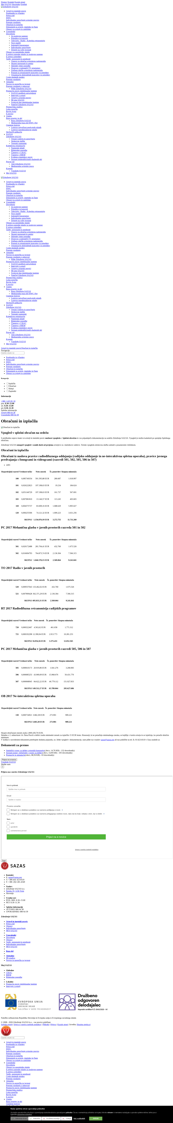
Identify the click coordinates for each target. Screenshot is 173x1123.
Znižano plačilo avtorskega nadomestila (27, 70)
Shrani (96, 1118)
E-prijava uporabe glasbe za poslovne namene (24, 54)
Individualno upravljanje (21, 47)
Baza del (9, 951)
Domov (4, 2)
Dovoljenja (10, 34)
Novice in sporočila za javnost (18, 84)
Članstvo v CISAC (18, 152)
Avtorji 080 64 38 (8, 413)
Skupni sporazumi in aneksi (22, 63)
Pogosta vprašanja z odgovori (18, 86)
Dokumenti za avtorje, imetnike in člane (22, 27)
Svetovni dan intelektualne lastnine (25, 102)
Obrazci (9, 926)
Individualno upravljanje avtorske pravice (22, 20)
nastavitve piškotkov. (24, 1114)
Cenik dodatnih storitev (15, 77)
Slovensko (16, 4)
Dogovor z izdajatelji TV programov (25, 68)
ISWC (8, 18)
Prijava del (10, 15)
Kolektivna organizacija (15, 146)
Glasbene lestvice (13, 125)
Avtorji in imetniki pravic (11, 348)
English (24, 4)
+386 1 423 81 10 (8, 401)
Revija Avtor (11, 111)
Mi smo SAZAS (17, 100)
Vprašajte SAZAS (18, 171)
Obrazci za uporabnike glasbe (18, 52)
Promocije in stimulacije (15, 755)
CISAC (9, 973)
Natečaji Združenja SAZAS (22, 105)
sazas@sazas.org (107, 740)
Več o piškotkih (79, 1118)
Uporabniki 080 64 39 (10, 415)
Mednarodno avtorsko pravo (22, 166)
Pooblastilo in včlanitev (15, 13)
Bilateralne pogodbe (19, 150)
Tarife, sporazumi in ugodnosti (18, 59)
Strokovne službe (18, 141)
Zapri (4, 861)
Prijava (53, 1024)
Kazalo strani (20, 2)
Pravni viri (10, 162)
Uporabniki (11, 935)
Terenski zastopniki (19, 143)
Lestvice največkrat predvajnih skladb (26, 127)
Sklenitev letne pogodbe (20, 66)
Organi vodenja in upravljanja (23, 139)
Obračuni (12, 386)
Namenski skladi (17, 148)
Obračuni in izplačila (14, 25)
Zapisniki (12, 391)
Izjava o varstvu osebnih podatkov (27, 1024)
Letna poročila (12, 109)
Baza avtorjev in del (14, 118)
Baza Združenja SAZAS (21, 120)
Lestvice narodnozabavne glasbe (24, 130)
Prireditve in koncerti (19, 38)
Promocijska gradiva (14, 107)
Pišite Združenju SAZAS (21, 89)
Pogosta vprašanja (13, 22)
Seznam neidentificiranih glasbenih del (26, 159)
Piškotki (46, 1024)
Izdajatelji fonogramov (20, 45)
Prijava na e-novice (9, 760)
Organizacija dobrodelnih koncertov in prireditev (30, 75)
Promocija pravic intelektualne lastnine (21, 91)
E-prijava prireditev (14, 57)
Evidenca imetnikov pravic (22, 157)
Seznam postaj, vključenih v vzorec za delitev (24, 753)
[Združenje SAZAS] (9, 7)
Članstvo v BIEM (18, 155)
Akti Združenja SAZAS (20, 164)
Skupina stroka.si (83, 1024)
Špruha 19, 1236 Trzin (15, 891)
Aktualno (10, 956)
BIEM (8, 975)
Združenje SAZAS (13, 136)
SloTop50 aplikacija (14, 132)
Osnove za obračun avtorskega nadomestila (28, 61)
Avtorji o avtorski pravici (21, 98)
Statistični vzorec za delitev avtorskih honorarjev (25, 750)
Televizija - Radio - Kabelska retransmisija (28, 41)
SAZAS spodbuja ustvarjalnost (23, 93)
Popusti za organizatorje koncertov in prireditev (30, 73)
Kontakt (11, 2)
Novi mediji (16, 43)
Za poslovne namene (19, 36)
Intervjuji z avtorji (18, 95)
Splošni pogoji (7, 1024)
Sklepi (11, 389)
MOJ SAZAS (11, 931)
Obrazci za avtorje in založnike (18, 29)
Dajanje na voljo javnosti (21, 50)
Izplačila (12, 383)
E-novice (9, 114)
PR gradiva (10, 958)
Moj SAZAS (6, 4)
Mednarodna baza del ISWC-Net (24, 123)
